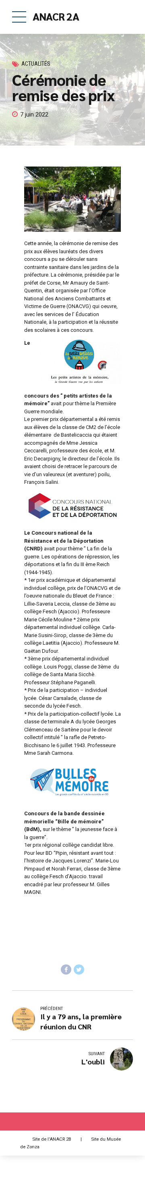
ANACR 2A (56, 16)
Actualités (35, 63)
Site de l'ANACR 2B (51, 1139)
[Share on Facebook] (66, 969)
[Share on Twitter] (79, 969)
